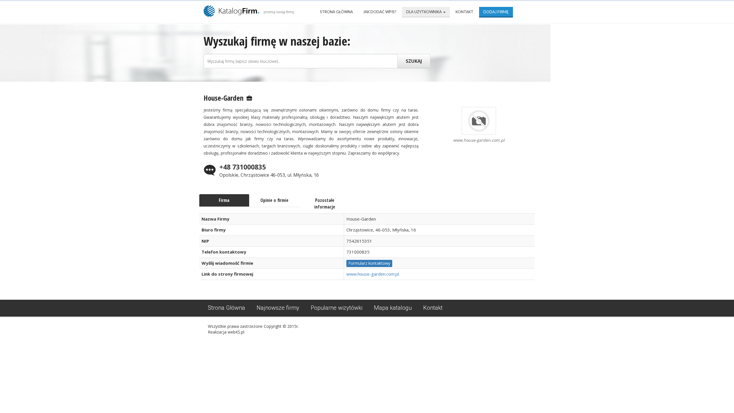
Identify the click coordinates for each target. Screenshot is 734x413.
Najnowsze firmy (278, 307)
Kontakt (464, 11)
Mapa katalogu (393, 307)
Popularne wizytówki (336, 307)
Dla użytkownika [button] (424, 11)
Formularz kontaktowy (369, 263)
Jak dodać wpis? (379, 11)
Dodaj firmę (496, 11)
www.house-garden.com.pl (372, 274)
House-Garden (223, 98)
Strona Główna (336, 11)
